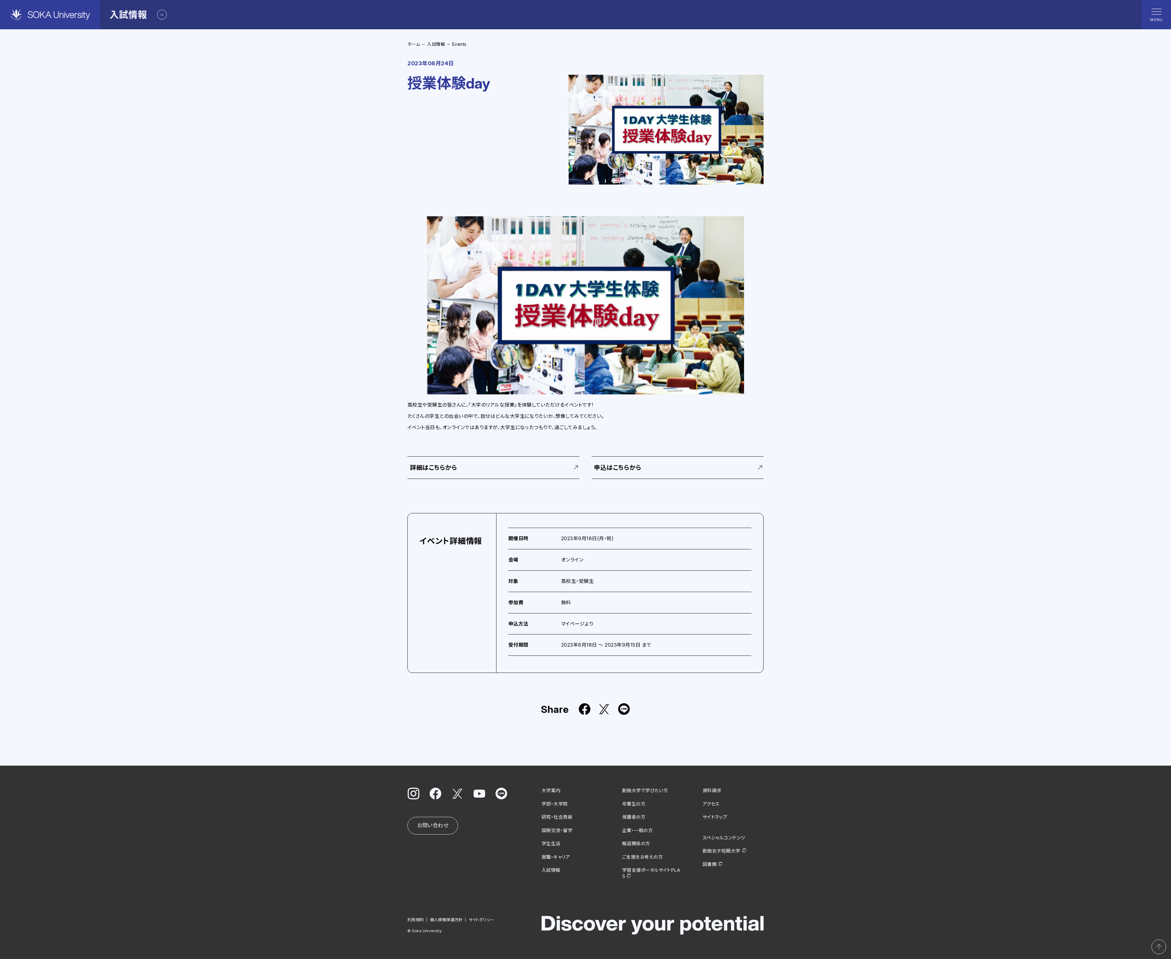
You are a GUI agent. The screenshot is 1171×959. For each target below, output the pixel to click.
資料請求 (712, 790)
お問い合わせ (432, 825)
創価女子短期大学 (721, 851)
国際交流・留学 (557, 830)
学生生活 (551, 843)
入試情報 (436, 44)
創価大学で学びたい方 (645, 790)
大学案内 (551, 790)
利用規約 (415, 919)
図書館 (710, 864)
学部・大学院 (555, 804)
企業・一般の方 (637, 830)
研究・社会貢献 (557, 817)
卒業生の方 (633, 804)
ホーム (413, 44)
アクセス (711, 804)
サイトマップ (715, 817)
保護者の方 (633, 817)
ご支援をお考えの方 (642, 857)
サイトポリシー (482, 919)
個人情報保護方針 (446, 919)
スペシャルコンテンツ (724, 838)
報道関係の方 (636, 843)
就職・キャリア (556, 857)
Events (459, 44)
